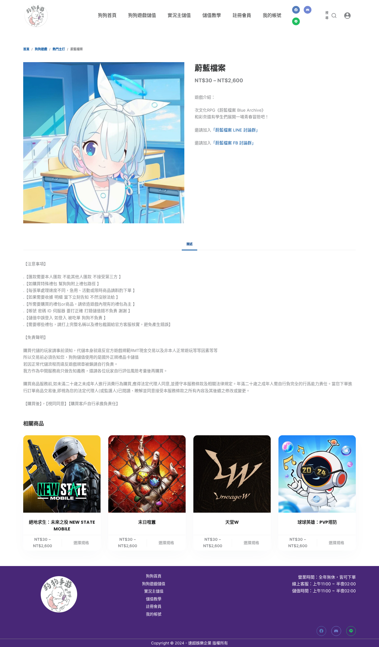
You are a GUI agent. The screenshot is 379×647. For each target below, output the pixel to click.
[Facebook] (296, 10)
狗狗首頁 (107, 15)
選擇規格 (81, 542)
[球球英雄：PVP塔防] (317, 474)
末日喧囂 (147, 522)
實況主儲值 (179, 15)
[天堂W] (232, 474)
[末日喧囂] (147, 474)
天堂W (232, 522)
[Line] (296, 21)
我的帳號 (272, 15)
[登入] (347, 15)
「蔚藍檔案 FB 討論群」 (233, 142)
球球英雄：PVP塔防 (317, 522)
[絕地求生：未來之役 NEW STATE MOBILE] (62, 474)
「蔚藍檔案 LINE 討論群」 (235, 130)
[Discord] (307, 10)
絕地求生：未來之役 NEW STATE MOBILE (62, 525)
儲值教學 (211, 15)
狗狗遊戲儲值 (142, 15)
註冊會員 (242, 15)
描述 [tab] (189, 244)
